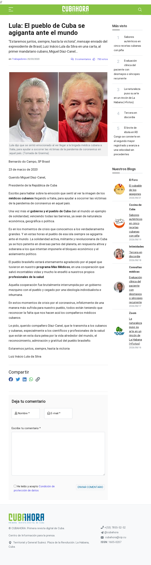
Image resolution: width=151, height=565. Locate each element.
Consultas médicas (135, 269)
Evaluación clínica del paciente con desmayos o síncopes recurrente (127, 69)
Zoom (132, 313)
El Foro (133, 179)
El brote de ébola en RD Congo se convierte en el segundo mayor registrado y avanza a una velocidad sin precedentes (127, 141)
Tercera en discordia (135, 254)
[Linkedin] (25, 379)
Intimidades (136, 246)
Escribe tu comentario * (26, 428)
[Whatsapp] (31, 379)
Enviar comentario (90, 487)
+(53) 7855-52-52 (115, 527)
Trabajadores (19, 59)
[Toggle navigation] (140, 9)
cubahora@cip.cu (115, 537)
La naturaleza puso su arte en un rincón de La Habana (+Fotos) (135, 331)
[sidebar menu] (11, 10)
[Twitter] (18, 379)
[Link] (38, 379)
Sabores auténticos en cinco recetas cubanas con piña (135, 225)
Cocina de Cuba (135, 207)
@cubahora (111, 532)
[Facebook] (11, 379)
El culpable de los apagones (135, 190)
